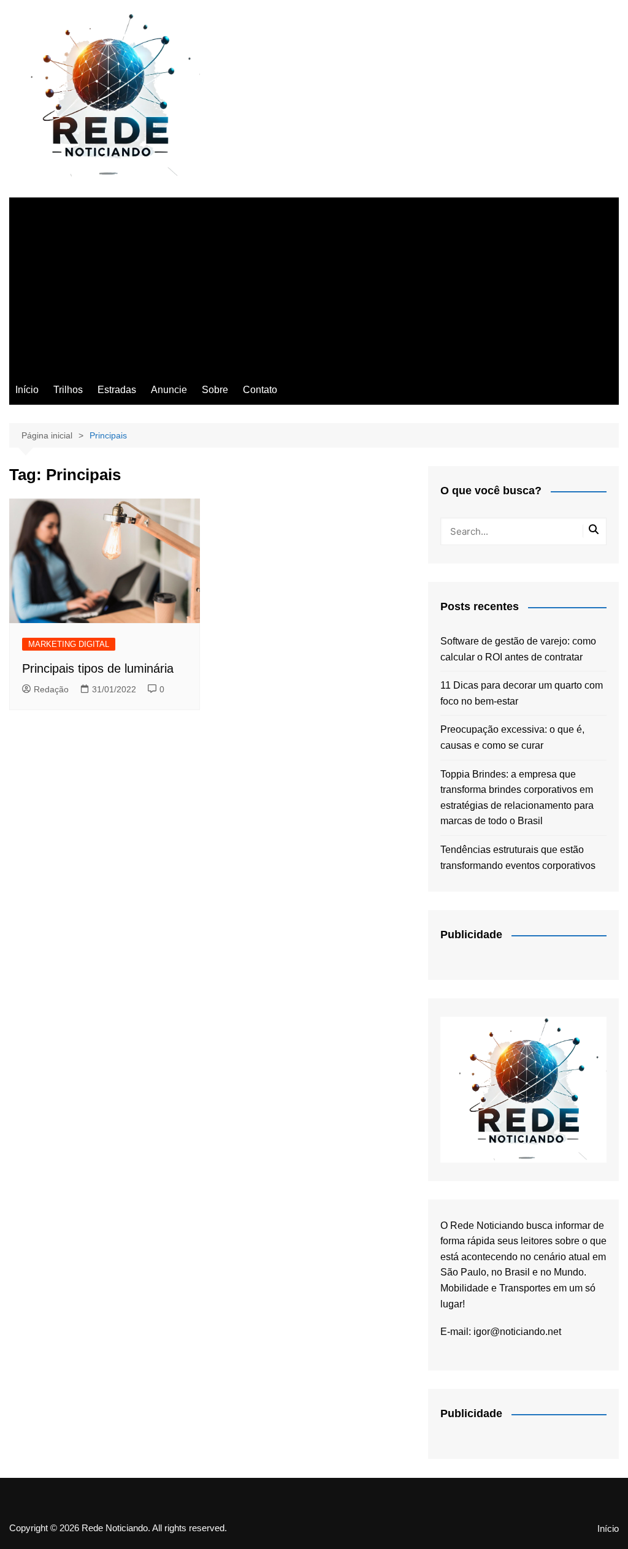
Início (27, 389)
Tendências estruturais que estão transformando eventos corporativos (517, 857)
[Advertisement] (314, 283)
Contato (260, 389)
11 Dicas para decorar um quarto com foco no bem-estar (521, 693)
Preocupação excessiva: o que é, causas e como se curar (512, 737)
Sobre (215, 389)
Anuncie (169, 389)
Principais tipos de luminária (98, 668)
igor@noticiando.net (517, 1331)
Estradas (117, 389)
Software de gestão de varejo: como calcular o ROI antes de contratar (518, 649)
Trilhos (68, 389)
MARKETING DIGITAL (68, 644)
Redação (51, 689)
